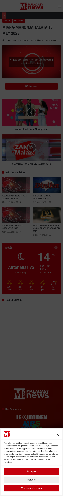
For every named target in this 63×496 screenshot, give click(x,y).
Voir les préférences (31, 488)
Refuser (31, 479)
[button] (57, 434)
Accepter (31, 471)
